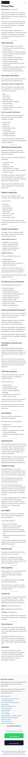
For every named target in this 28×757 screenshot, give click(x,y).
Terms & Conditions (15, 752)
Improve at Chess (6, 719)
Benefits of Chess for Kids (8, 706)
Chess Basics (5, 704)
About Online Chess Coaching (14, 731)
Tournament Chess (6, 721)
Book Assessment (5, 696)
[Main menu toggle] (25, 2)
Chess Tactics (5, 712)
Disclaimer (22, 752)
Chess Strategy (5, 714)
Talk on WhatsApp (14, 736)
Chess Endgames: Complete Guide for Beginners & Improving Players (11, 716)
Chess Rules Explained (7, 700)
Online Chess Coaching (7, 723)
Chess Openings (5, 710)
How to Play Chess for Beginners (10, 702)
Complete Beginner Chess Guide (10, 698)
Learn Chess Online (6, 708)
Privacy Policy (6, 752)
